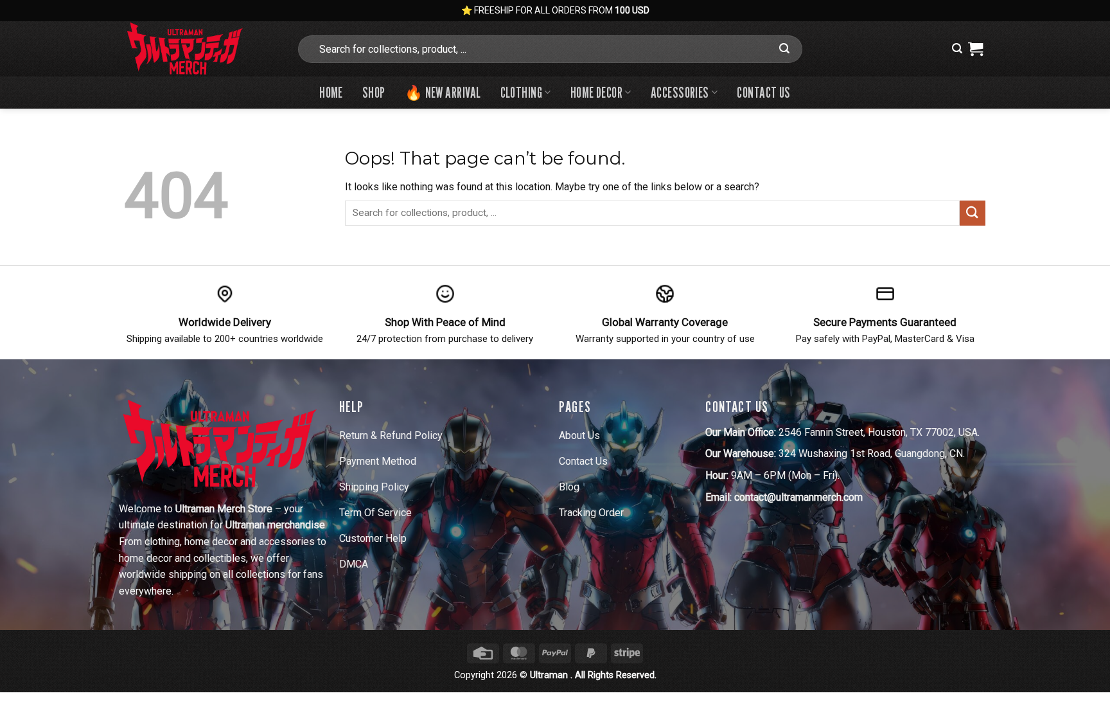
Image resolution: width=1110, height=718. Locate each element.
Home (331, 92)
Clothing (521, 92)
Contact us (763, 92)
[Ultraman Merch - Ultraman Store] (200, 48)
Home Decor (596, 92)
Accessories (680, 92)
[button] (957, 48)
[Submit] (784, 49)
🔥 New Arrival (443, 92)
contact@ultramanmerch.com (798, 497)
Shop (373, 92)
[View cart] (975, 48)
